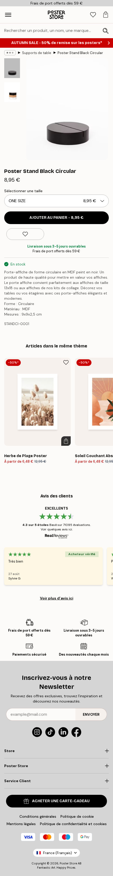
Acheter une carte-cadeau (61, 801)
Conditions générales (37, 816)
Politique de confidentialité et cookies (73, 823)
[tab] (93, 15)
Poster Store (68, 863)
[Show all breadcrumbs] (10, 52)
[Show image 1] (12, 68)
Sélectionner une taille (23, 190)
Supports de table (36, 53)
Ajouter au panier (56, 217)
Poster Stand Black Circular (80, 53)
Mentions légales (21, 823)
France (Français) (57, 853)
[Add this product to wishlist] (25, 234)
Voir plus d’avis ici (56, 598)
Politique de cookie (77, 816)
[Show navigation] (8, 15)
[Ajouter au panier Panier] (66, 441)
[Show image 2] (12, 92)
